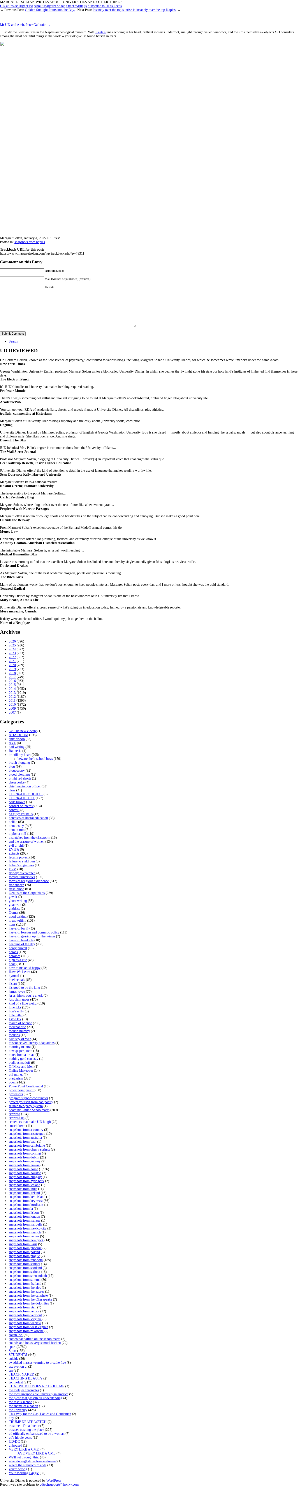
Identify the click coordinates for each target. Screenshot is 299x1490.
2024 (12, 649)
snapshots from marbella (25, 1224)
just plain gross (19, 999)
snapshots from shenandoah (28, 1276)
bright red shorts (20, 778)
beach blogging (19, 762)
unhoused (15, 1445)
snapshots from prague (24, 1256)
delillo (13, 822)
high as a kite (18, 960)
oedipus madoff (19, 1062)
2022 (12, 657)
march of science (20, 1023)
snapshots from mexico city (27, 1228)
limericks (15, 1007)
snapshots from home (23, 1169)
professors (16, 1094)
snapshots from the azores (26, 1291)
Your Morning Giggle (24, 1473)
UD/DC (14, 1441)
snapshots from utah (22, 1307)
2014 (12, 689)
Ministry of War (20, 1039)
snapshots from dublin (24, 1157)
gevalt (13, 897)
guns (12, 924)
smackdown (17, 1126)
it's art (13, 983)
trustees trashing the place (26, 1429)
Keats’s (100, 32)
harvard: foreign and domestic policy (34, 932)
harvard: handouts (21, 940)
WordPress (53, 1480)
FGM (12, 869)
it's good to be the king (24, 987)
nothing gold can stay (23, 1058)
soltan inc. (16, 1335)
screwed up (17, 1118)
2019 (12, 669)
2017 (12, 677)
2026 (12, 641)
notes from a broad (22, 1054)
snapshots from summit (24, 1279)
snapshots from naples (29, 242)
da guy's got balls (21, 814)
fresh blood (16, 889)
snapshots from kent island (27, 1197)
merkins (14, 1035)
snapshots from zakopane (26, 1331)
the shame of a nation (23, 1406)
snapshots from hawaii (24, 1165)
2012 (12, 696)
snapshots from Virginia (25, 1319)
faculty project (18, 857)
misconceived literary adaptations (32, 1043)
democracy (16, 826)
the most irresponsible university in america (38, 1394)
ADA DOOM (18, 735)
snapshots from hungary (25, 1177)
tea (11, 1370)
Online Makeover (21, 1070)
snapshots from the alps (25, 1287)
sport (12, 1347)
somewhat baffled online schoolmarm (34, 1339)
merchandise (17, 1027)
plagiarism (16, 1078)
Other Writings (76, 6)
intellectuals (17, 979)
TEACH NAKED (21, 1374)
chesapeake (17, 782)
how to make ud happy (24, 968)
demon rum (17, 830)
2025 (12, 645)
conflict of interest (21, 806)
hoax (12, 964)
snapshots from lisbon (24, 1212)
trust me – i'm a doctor (24, 1426)
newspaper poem (20, 1051)
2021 (12, 661)
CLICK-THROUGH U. (26, 794)
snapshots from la (21, 1208)
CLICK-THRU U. (22, 798)
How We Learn (19, 972)
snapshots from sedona (24, 1272)
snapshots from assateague (27, 1133)
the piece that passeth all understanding (35, 1398)
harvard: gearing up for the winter (32, 936)
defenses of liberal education (28, 818)
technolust (16, 1382)
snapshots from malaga (24, 1220)
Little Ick (15, 1019)
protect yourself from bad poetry (31, 1102)
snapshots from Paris (23, 1244)
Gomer (13, 912)
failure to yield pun (22, 861)
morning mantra (20, 1047)
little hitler (16, 1015)
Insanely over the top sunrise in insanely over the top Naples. (134, 10)
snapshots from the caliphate (28, 1295)
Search (13, 341)
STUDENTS (18, 1354)
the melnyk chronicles (24, 1390)
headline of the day (22, 944)
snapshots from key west (26, 1201)
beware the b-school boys (35, 758)
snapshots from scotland (25, 1268)
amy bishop (17, 739)
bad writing (17, 747)
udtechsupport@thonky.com (59, 1484)
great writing (17, 920)
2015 (12, 685)
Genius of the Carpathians (27, 893)
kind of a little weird (23, 1003)
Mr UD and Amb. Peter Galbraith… (25, 25)
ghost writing (18, 901)
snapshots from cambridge (27, 1145)
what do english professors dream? (32, 1461)
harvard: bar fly (19, 928)
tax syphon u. (18, 1366)
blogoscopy (17, 770)
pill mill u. (16, 1074)
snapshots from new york (26, 1240)
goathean (15, 904)
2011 (12, 700)
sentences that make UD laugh (30, 1122)
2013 (12, 692)
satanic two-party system (26, 1106)
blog (12, 766)
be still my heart (20, 755)
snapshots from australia (25, 1137)
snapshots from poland (24, 1252)
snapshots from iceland (24, 1185)
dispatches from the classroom (29, 837)
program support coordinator (28, 1098)
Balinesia (15, 751)
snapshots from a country (26, 1129)
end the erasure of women (26, 841)
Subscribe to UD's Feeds (105, 6)
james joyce (17, 991)
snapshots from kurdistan (26, 1204)
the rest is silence (20, 1402)
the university (18, 1410)
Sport (12, 1351)
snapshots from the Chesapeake (30, 1299)
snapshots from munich (25, 1232)
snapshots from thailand (25, 1283)
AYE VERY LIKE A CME (37, 1453)
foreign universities (22, 877)
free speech (16, 885)
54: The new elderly (23, 731)
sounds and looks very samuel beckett (35, 1343)
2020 (12, 665)
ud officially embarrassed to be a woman (37, 1433)
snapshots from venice (24, 1311)
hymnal (14, 976)
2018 (12, 673)
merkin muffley (19, 1031)
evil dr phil (16, 845)
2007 (12, 712)
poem (12, 1082)
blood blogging (19, 774)
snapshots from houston (25, 1173)
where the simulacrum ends (27, 1465)
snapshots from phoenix (25, 1248)
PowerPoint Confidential (26, 1086)
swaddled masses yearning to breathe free (37, 1362)
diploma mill (17, 833)
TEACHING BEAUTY (25, 1378)
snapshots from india (23, 1189)
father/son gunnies (21, 865)
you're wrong (18, 1469)
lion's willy (16, 1011)
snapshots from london (24, 1216)
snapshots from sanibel (24, 1264)
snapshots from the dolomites (29, 1303)
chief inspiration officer (25, 786)
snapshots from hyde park (26, 1181)
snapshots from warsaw (25, 1323)
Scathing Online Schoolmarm (29, 1110)
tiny (11, 1418)
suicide (13, 1358)
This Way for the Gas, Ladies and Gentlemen (40, 1414)
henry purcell (18, 948)
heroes (13, 952)
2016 (12, 681)
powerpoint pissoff (22, 1090)
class (12, 790)
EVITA (14, 849)
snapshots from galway (24, 1161)
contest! (14, 810)
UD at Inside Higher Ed (16, 6)
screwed (14, 1114)
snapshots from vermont (25, 1315)
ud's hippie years (20, 1437)
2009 (12, 708)
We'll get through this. (24, 1457)
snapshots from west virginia (28, 1327)
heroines (14, 956)
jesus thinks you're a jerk (26, 995)
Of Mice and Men (21, 1066)
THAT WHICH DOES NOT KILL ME (36, 1386)
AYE (12, 743)
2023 (12, 653)
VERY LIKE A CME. (24, 1449)
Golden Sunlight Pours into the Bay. (50, 10)
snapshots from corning (25, 1153)
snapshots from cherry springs (29, 1149)
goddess (14, 908)
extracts (14, 853)
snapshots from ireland (24, 1193)
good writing (17, 916)
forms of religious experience (29, 881)
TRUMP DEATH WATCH (28, 1422)
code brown (17, 802)
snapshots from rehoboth (26, 1260)
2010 (12, 704)
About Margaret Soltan (49, 6)
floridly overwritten (22, 873)
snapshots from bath (22, 1141)
